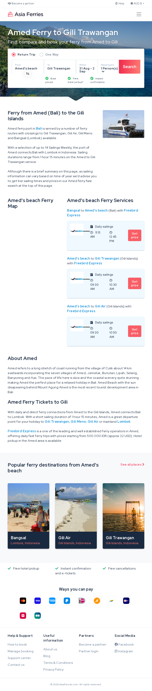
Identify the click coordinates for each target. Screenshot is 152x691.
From (18, 64)
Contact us (16, 665)
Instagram (125, 651)
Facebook (126, 644)
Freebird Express (88, 263)
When (82, 64)
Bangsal (73, 210)
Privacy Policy (53, 669)
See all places (131, 464)
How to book (17, 644)
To (48, 64)
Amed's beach (96, 210)
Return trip (26, 54)
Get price (135, 235)
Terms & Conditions (58, 663)
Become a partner (22, 3)
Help (121, 3)
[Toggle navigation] (139, 14)
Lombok (123, 422)
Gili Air (100, 306)
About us (50, 649)
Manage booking (20, 651)
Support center (19, 658)
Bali (39, 128)
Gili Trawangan (107, 258)
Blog (46, 656)
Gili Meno (78, 422)
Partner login (89, 651)
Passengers (107, 64)
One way (52, 54)
